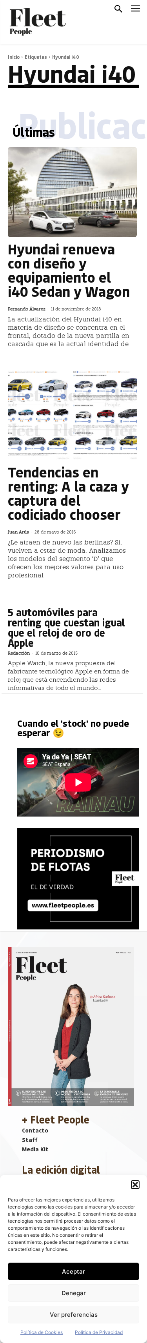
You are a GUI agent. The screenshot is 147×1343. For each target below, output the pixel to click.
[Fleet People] (37, 22)
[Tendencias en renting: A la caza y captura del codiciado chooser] (72, 415)
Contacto (35, 1130)
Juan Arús (18, 532)
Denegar (74, 1293)
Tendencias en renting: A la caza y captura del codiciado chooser (68, 493)
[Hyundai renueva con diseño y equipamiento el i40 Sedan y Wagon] (72, 192)
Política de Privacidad (99, 1332)
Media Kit (35, 1149)
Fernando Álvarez (26, 309)
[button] (135, 1185)
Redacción (19, 653)
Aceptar (73, 1271)
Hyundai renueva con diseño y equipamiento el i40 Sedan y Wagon (69, 270)
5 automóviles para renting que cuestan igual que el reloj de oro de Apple (66, 627)
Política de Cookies (41, 1332)
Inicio (14, 57)
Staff (30, 1139)
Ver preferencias (74, 1314)
